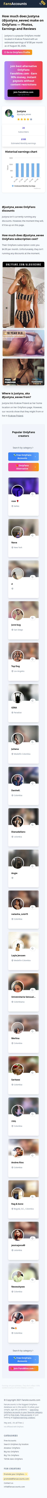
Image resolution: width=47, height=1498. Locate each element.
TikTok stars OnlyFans (13, 1459)
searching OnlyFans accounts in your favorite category (23, 1410)
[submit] (23, 93)
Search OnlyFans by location (16, 1444)
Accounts (15, 3)
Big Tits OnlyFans (11, 1455)
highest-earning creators (24, 1417)
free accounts (26, 1415)
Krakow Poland (15, 415)
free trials (15, 1415)
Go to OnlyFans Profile (18, 52)
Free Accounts (10, 1440)
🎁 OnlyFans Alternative (22, 467)
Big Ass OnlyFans (11, 1451)
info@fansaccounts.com (14, 1486)
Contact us (8, 1483)
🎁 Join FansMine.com (22, 1368)
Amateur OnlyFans (12, 1448)
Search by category (22, 447)
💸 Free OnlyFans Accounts (22, 457)
